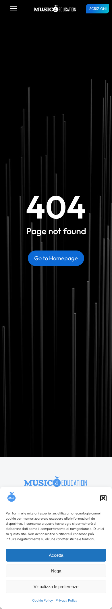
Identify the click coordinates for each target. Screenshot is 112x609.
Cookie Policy (42, 600)
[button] (103, 498)
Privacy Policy (66, 600)
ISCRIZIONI (97, 8)
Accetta (56, 555)
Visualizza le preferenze (56, 586)
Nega (56, 570)
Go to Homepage (56, 258)
